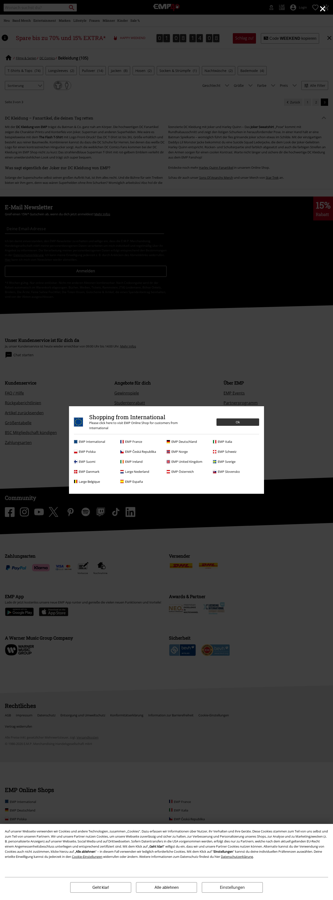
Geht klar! (100, 887)
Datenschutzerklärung (237, 856)
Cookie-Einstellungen (87, 856)
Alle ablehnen (167, 887)
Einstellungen (232, 887)
